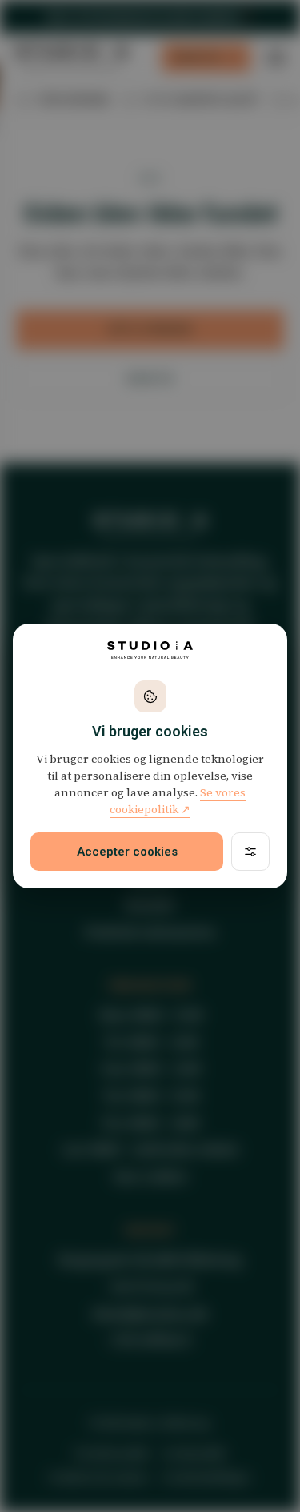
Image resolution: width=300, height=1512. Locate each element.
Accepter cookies (127, 851)
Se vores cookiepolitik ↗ (178, 800)
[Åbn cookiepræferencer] (250, 851)
